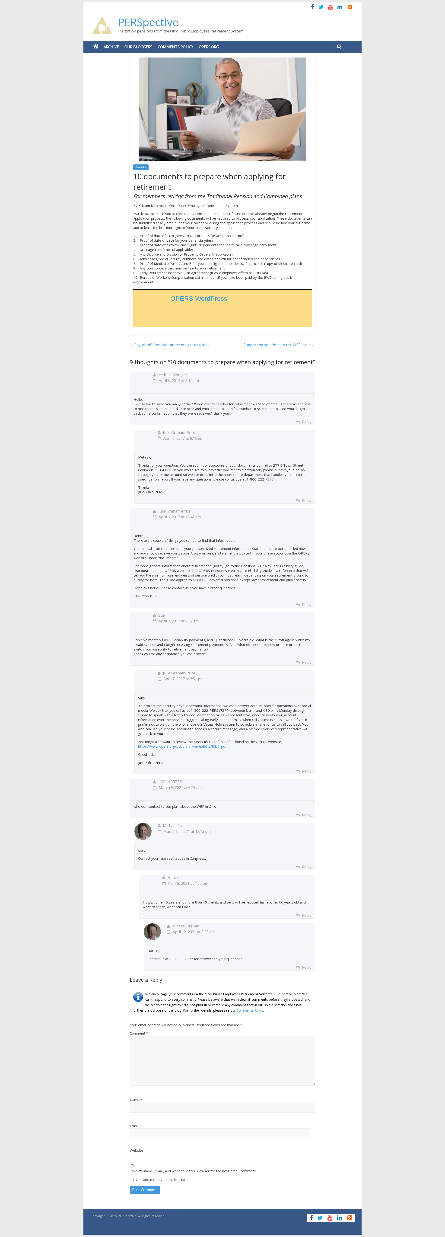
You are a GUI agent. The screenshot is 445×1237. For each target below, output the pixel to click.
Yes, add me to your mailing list (159, 1179)
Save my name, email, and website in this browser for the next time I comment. (193, 1171)
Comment (139, 1033)
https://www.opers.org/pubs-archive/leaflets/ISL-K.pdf (182, 746)
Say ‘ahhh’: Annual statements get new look (170, 344)
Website (136, 1150)
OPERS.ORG (209, 46)
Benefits (141, 167)
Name (136, 1099)
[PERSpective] (102, 18)
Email (135, 1125)
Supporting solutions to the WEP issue (279, 344)
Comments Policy (175, 46)
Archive (111, 46)
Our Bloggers (138, 46)
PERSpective (148, 22)
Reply (307, 421)
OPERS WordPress (198, 298)
